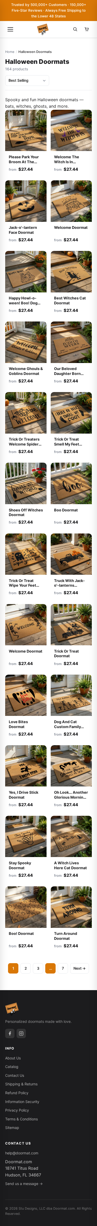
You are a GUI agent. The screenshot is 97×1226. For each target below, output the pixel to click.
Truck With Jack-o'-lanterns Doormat (69, 585)
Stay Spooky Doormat (20, 865)
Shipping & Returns (21, 1084)
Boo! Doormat (21, 933)
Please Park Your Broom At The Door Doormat (24, 162)
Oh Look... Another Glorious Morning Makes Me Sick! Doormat (71, 799)
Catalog (11, 1066)
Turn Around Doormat (65, 936)
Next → (79, 968)
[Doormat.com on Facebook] (9, 1033)
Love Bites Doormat (18, 724)
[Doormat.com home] (43, 29)
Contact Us (14, 1075)
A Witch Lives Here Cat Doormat (70, 865)
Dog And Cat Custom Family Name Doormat (67, 727)
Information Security (22, 1101)
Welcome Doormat (71, 227)
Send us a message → (24, 1183)
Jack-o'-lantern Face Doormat (23, 230)
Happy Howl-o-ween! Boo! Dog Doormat (23, 303)
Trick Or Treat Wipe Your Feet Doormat (22, 585)
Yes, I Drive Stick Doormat (23, 794)
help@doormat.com (21, 1153)
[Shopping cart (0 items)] (86, 29)
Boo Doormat (66, 510)
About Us (13, 1058)
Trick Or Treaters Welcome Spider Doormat (24, 444)
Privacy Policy (17, 1110)
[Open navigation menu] (10, 29)
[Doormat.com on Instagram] (21, 1033)
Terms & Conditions (21, 1119)
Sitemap (12, 1127)
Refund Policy (16, 1093)
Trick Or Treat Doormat (66, 653)
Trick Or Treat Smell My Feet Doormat (66, 444)
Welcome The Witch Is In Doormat (66, 162)
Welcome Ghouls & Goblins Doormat (26, 371)
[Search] (75, 29)
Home (9, 52)
